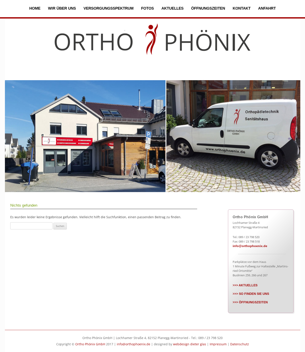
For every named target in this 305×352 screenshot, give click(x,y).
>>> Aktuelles (245, 285)
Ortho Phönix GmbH (90, 344)
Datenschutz (239, 344)
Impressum (218, 344)
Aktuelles (172, 8)
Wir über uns (62, 8)
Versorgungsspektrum (109, 8)
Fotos (147, 8)
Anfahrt (267, 8)
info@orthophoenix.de (250, 246)
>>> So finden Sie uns (251, 293)
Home (34, 8)
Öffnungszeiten (208, 8)
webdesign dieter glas (189, 344)
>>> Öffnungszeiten (250, 302)
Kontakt (242, 8)
